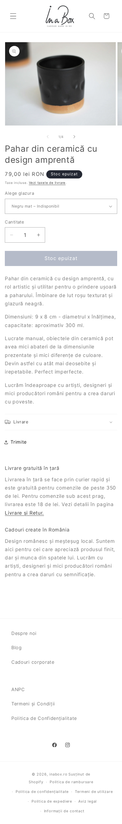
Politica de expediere (51, 801)
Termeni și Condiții (33, 704)
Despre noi (24, 633)
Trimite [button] (18, 442)
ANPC (18, 689)
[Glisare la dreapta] (74, 137)
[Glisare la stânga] (47, 137)
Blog (16, 647)
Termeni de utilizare (94, 792)
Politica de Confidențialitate (44, 718)
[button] (13, 16)
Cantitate (14, 222)
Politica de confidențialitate (42, 792)
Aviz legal (87, 801)
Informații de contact (64, 811)
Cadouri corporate (32, 662)
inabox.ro (58, 774)
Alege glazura (19, 193)
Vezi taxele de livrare (47, 183)
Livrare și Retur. (24, 513)
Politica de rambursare (71, 782)
